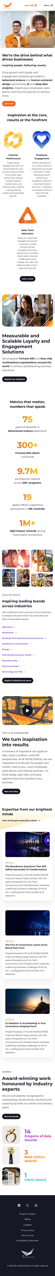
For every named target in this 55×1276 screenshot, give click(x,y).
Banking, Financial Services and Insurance (23, 638)
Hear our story (11, 791)
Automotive (8, 632)
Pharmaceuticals (10, 666)
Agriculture (7, 627)
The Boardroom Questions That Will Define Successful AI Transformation (26, 868)
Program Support (27, 1214)
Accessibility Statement (27, 1240)
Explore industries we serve (17, 680)
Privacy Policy (27, 1230)
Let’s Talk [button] (8, 103)
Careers (27, 1225)
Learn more (27, 279)
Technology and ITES (12, 672)
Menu (47, 5)
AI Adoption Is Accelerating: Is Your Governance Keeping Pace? (25, 1025)
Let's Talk (29, 5)
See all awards (11, 1116)
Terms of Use (27, 1235)
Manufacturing (9, 660)
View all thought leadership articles (19, 820)
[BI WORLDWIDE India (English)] (7, 5)
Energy (5, 649)
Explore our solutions (14, 379)
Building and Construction (15, 644)
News (28, 1219)
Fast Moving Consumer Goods (16, 655)
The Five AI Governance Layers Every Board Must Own (26, 946)
